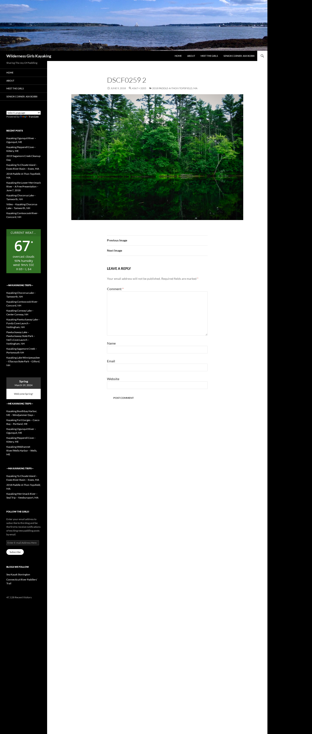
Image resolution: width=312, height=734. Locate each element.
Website (113, 379)
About (191, 55)
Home (178, 55)
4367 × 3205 (139, 88)
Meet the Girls (209, 55)
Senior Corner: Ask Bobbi (238, 55)
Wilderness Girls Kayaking (28, 56)
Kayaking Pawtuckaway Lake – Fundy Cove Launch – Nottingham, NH (23, 323)
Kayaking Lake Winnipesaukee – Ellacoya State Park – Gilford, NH (23, 361)
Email (111, 361)
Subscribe (15, 552)
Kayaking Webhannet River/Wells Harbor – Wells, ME (21, 450)
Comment (115, 289)
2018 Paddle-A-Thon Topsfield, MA (174, 88)
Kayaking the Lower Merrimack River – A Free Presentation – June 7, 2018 (23, 186)
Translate (33, 116)
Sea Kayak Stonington (18, 574)
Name (111, 343)
